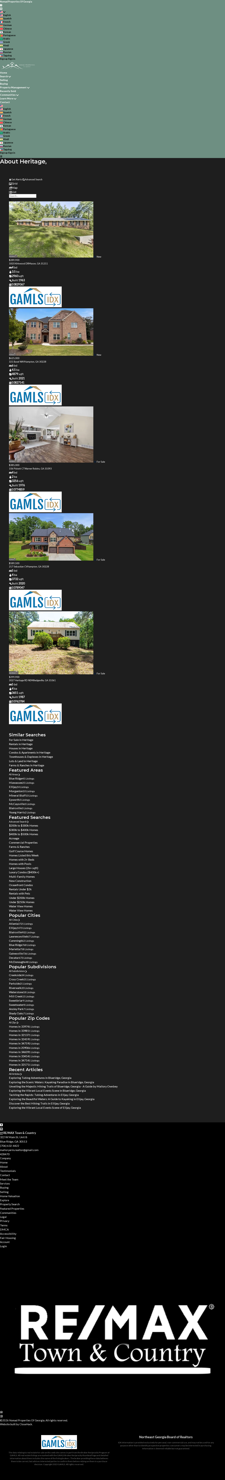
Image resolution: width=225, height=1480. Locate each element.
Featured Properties (12, 1208)
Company (5, 1158)
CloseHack (26, 1424)
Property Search (10, 1204)
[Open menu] (1, 156)
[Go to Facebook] (1, 5)
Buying (4, 83)
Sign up (4, 58)
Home (3, 72)
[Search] (10, 199)
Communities (8, 94)
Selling (4, 79)
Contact (5, 102)
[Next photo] (212, 229)
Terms (4, 1225)
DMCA (4, 1229)
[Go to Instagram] (1, 8)
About (4, 1166)
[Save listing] (95, 256)
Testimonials (8, 1170)
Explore (4, 1200)
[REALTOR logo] (1, 1416)
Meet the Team (9, 1179)
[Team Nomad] (112, 1407)
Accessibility (8, 1233)
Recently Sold (8, 91)
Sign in (11, 58)
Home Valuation (10, 1196)
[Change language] (2, 12)
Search (4, 76)
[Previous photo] (13, 229)
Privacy (4, 1220)
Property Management (13, 87)
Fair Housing (8, 1237)
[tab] (112, 183)
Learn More (6, 98)
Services (5, 1183)
